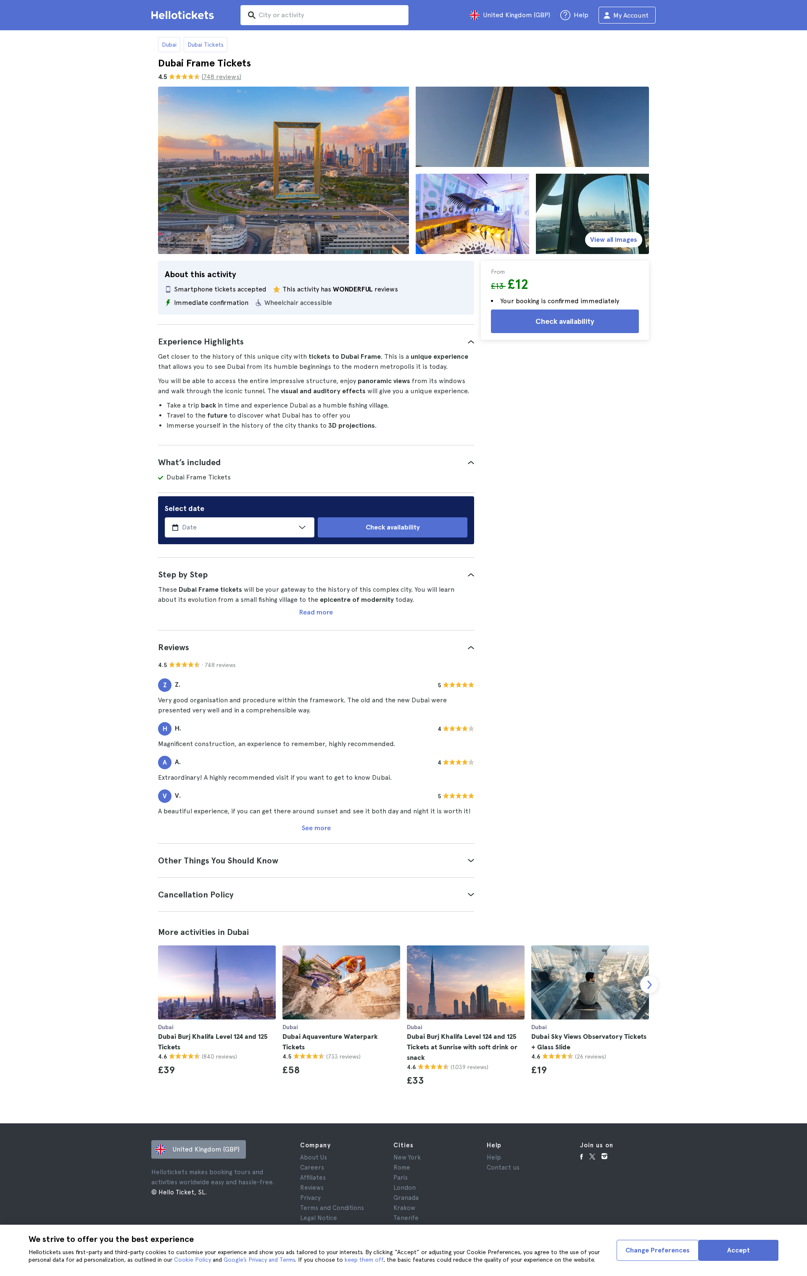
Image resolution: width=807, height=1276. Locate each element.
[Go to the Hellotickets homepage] (184, 15)
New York (407, 1157)
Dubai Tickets (205, 44)
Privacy (310, 1198)
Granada (406, 1198)
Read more (316, 612)
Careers (312, 1167)
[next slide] (649, 984)
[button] (316, 341)
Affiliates (313, 1177)
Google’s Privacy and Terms (259, 1259)
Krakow (404, 1208)
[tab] (316, 341)
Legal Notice (318, 1218)
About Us (313, 1157)
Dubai (169, 44)
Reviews (312, 1187)
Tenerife (406, 1218)
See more (316, 828)
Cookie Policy (192, 1259)
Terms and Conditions (332, 1208)
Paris (400, 1177)
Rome (401, 1167)
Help (494, 1157)
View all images (613, 240)
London (404, 1187)
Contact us (503, 1167)
